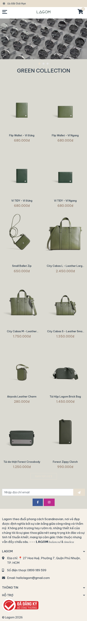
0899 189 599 (36, 570)
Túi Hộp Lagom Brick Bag (65, 396)
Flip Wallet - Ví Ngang (65, 135)
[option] (43, 39)
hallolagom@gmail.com (33, 578)
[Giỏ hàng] (80, 11)
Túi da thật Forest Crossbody (21, 461)
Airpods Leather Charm (21, 396)
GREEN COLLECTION (43, 70)
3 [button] (48, 64)
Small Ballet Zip (22, 265)
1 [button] (39, 64)
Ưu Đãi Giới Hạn (16, 3)
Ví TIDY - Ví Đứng (21, 200)
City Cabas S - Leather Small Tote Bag (65, 333)
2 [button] (43, 64)
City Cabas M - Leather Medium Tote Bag (22, 333)
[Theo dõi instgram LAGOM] (49, 502)
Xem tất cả (43, 476)
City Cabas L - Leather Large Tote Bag (65, 267)
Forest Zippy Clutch (65, 461)
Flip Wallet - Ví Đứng (21, 135)
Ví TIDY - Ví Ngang (65, 200)
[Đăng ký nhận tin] (79, 492)
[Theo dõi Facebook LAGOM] (38, 502)
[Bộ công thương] (20, 605)
